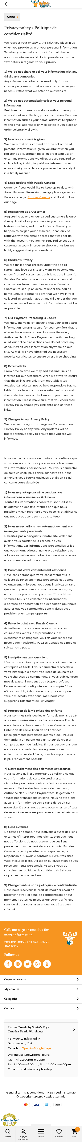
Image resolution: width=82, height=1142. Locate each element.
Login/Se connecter (23, 1138)
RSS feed (54, 1092)
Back (5, 4)
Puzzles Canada (39, 197)
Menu (41, 1136)
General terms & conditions (25, 1092)
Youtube (47, 964)
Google (37, 964)
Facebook (8, 964)
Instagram (18, 964)
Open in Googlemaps (36, 1048)
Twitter (28, 964)
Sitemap (70, 1092)
